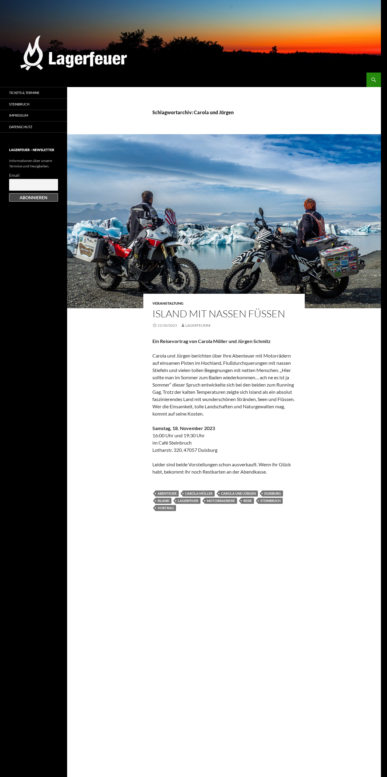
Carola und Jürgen (238, 493)
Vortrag (166, 508)
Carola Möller (199, 493)
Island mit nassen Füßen (218, 313)
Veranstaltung (168, 303)
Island (163, 501)
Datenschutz (20, 127)
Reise (247, 501)
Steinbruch (270, 501)
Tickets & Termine (24, 93)
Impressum (18, 115)
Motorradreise (221, 501)
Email (14, 175)
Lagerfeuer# (197, 325)
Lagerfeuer (188, 501)
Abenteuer (167, 493)
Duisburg (272, 493)
